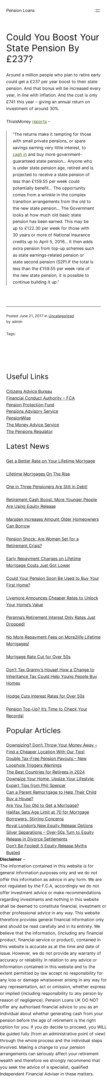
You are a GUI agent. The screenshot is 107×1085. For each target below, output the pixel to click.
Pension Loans (20, 10)
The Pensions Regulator (29, 431)
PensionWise (18, 418)
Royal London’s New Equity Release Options (49, 825)
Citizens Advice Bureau (29, 391)
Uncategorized (61, 316)
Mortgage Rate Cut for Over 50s (38, 656)
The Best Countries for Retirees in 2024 (45, 772)
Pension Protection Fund (30, 404)
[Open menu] (98, 11)
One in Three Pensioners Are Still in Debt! (47, 486)
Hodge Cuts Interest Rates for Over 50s (45, 696)
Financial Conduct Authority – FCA (40, 398)
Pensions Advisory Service (32, 411)
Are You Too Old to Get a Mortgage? (42, 805)
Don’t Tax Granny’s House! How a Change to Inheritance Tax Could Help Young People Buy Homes (51, 676)
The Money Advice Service (32, 424)
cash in (20, 154)
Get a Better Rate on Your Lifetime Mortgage (50, 461)
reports (39, 121)
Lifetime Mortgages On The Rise (38, 473)
